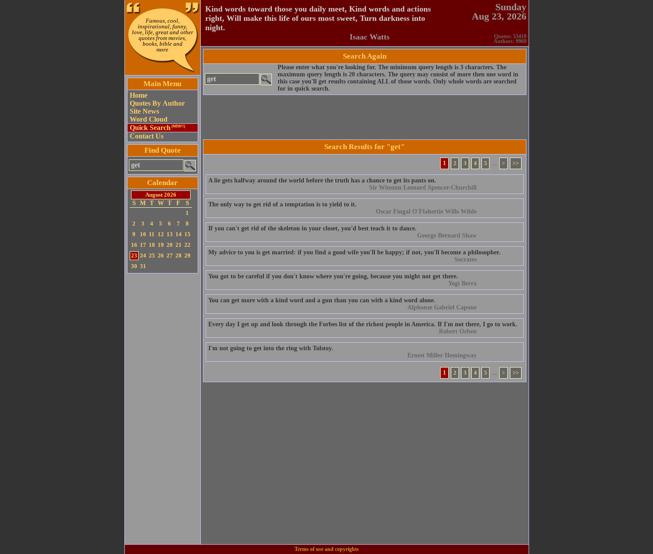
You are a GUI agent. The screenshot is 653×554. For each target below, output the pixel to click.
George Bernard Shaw (447, 235)
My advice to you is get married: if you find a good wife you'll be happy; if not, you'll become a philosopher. (354, 252)
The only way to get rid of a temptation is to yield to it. (282, 204)
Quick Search (157, 127)
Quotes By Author (157, 103)
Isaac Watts (370, 36)
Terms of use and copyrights (327, 549)
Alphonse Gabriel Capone (442, 307)
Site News (144, 111)
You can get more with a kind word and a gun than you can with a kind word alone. (321, 300)
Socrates (465, 259)
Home (138, 95)
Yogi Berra (462, 283)
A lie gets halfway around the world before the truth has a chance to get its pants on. (322, 180)
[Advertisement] (162, 409)
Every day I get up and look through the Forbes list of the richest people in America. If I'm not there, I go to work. (363, 324)
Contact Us (146, 136)
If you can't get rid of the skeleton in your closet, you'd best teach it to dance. (312, 228)
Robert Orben (458, 331)
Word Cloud (148, 119)
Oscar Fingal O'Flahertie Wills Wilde (426, 211)
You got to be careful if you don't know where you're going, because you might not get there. (333, 276)
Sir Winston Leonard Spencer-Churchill (423, 187)
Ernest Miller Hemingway (442, 355)
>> (516, 163)
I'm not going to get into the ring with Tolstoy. (270, 348)
